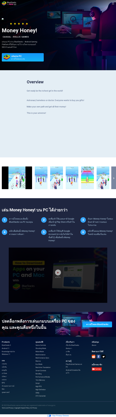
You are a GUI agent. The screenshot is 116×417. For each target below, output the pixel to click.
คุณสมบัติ (39, 342)
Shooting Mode (41, 348)
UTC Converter (41, 396)
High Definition (41, 389)
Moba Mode (40, 351)
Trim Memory (40, 380)
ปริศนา (4, 376)
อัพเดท (94, 345)
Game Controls (41, 345)
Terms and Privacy (7, 408)
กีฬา (3, 389)
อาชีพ (68, 351)
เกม (3, 360)
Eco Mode (39, 364)
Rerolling (39, 374)
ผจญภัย (4, 370)
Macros (38, 361)
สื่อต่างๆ (68, 355)
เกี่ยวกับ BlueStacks (72, 345)
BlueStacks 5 (6, 345)
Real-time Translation (43, 367)
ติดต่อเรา (69, 348)
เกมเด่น (4, 364)
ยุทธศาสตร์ (5, 392)
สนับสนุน (95, 342)
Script (38, 383)
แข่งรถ (4, 380)
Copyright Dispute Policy (21, 408)
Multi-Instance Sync (42, 358)
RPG (3, 383)
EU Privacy (33, 408)
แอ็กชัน (4, 367)
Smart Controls (41, 370)
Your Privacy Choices (60, 416)
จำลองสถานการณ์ (8, 386)
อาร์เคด (4, 373)
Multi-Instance (40, 355)
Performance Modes (43, 377)
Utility (37, 393)
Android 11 (5, 348)
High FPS (39, 386)
